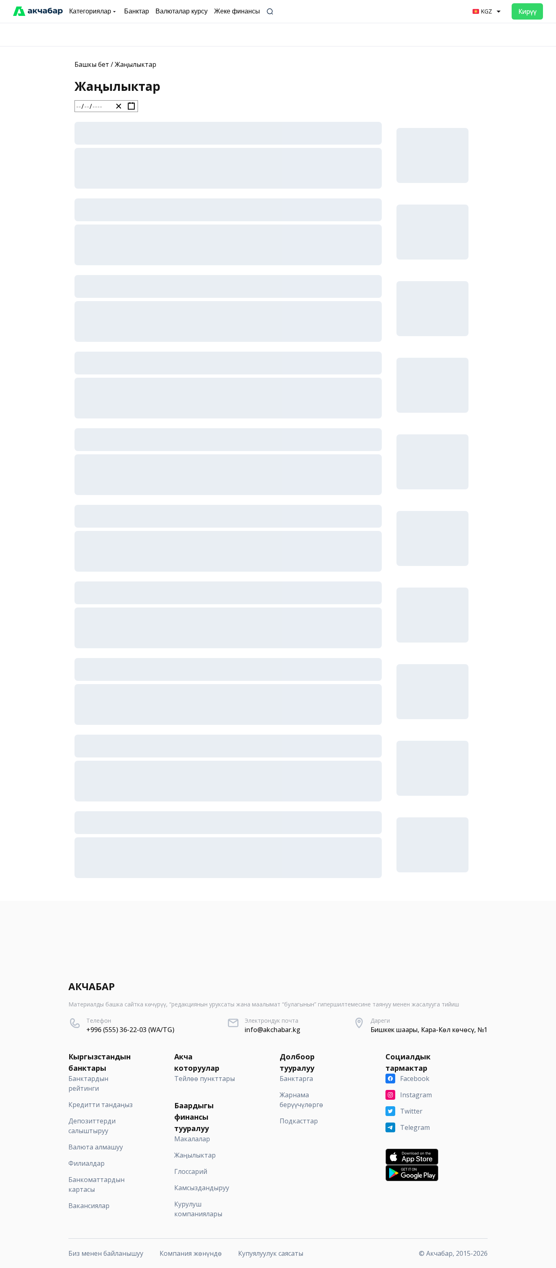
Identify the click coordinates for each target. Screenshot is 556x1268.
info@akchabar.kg (272, 1029)
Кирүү (527, 11)
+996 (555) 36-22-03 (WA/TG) (130, 1029)
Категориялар (90, 11)
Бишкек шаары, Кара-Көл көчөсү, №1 (429, 1029)
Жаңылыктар (135, 64)
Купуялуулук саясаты (270, 1253)
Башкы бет (91, 64)
